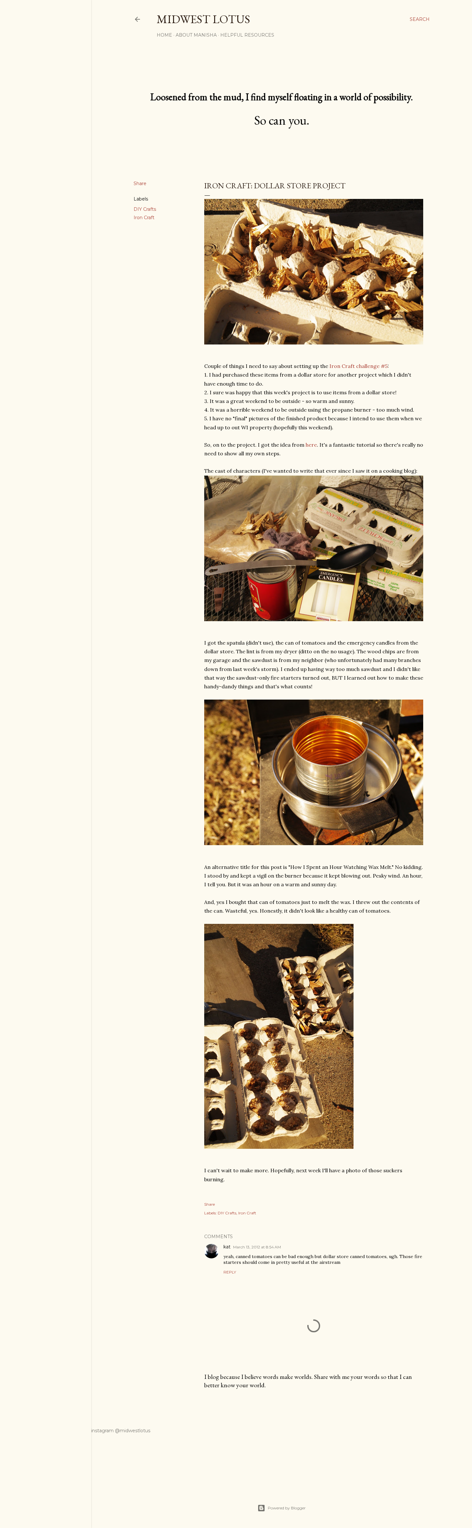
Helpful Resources (247, 35)
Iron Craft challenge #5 (358, 366)
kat (227, 1247)
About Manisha (196, 35)
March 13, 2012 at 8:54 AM (257, 1247)
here (311, 445)
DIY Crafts (145, 209)
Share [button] (140, 183)
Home (164, 35)
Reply (229, 1272)
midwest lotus (203, 19)
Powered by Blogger (287, 1508)
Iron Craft (144, 217)
